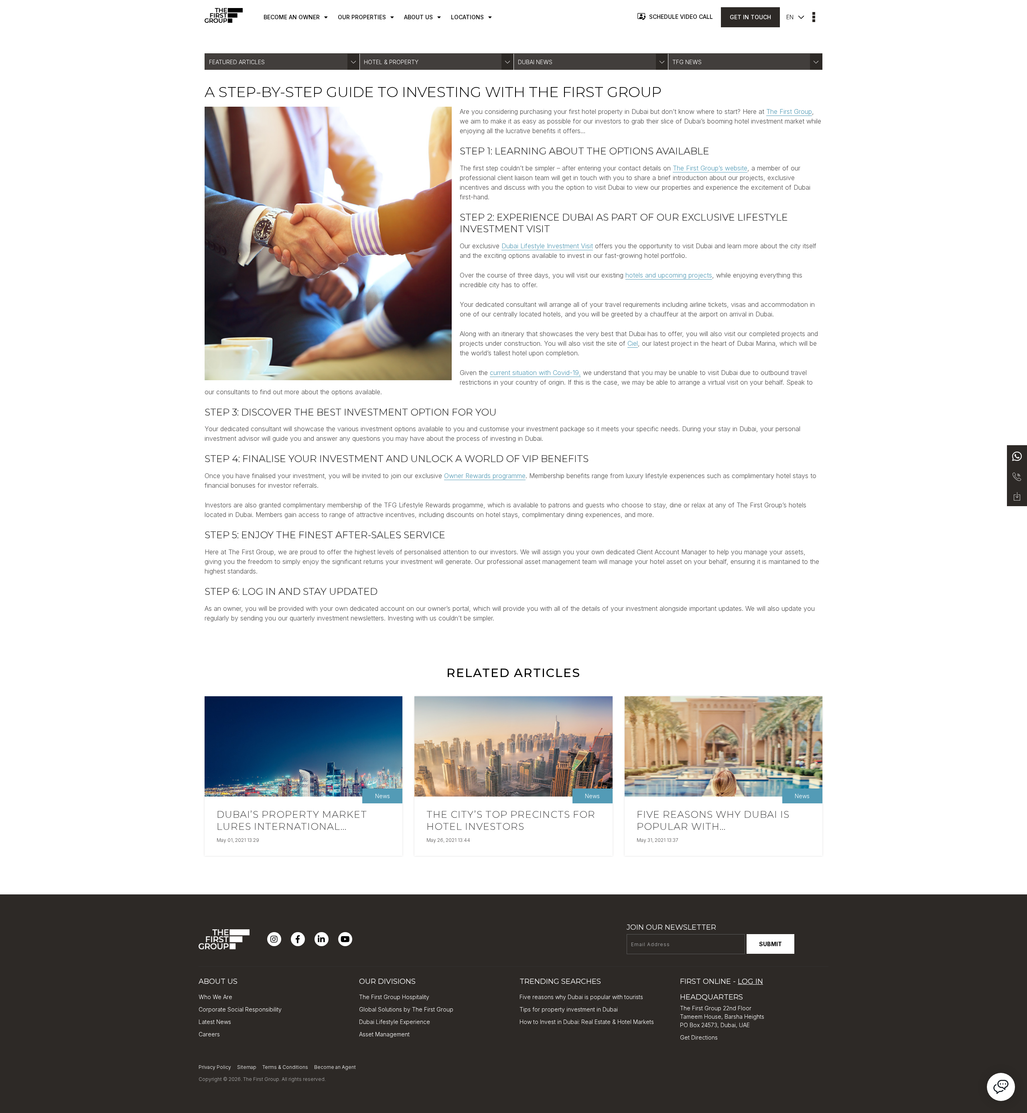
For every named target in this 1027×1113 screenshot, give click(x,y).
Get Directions (699, 1037)
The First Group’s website (710, 168)
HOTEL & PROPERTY (391, 62)
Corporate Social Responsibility (240, 1009)
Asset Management (384, 1034)
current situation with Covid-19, (535, 373)
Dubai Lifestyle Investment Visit (547, 246)
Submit (770, 944)
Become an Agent (335, 1067)
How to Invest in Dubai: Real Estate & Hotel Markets (587, 1021)
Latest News (215, 1021)
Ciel (632, 343)
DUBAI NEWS (535, 62)
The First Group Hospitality (394, 996)
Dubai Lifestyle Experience (394, 1021)
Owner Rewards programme (485, 476)
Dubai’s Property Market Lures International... (292, 820)
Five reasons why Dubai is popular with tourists (581, 996)
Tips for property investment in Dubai (569, 1009)
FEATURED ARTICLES (237, 62)
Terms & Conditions (285, 1067)
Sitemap (246, 1067)
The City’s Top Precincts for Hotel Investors (510, 820)
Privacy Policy (215, 1067)
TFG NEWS (687, 62)
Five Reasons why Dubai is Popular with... (713, 820)
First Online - (721, 981)
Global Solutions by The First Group (406, 1009)
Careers (209, 1034)
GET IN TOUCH (750, 17)
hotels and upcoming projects (668, 275)
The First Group (789, 111)
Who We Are (215, 996)
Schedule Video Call (680, 16)
